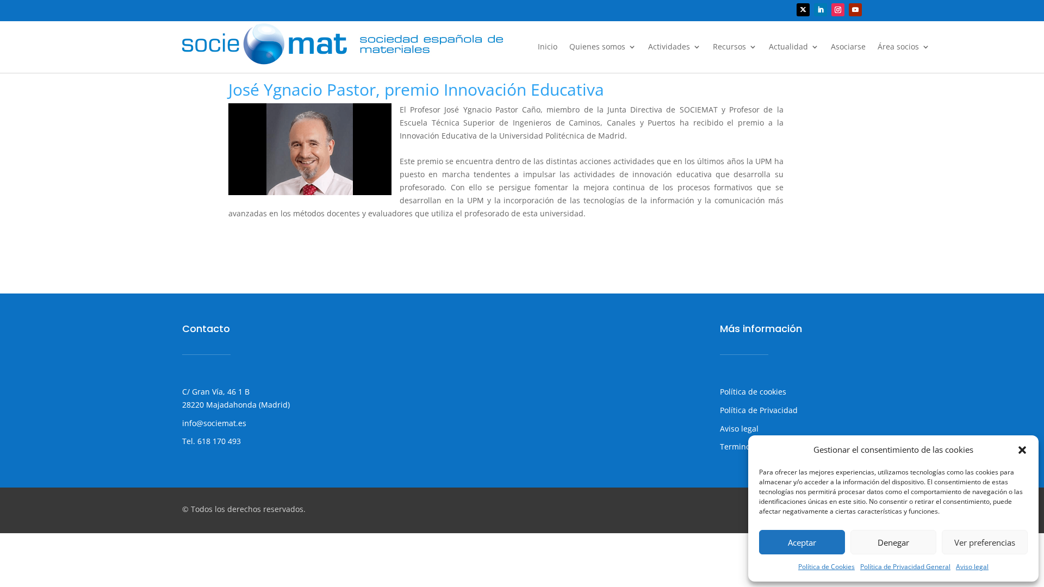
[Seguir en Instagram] (837, 9)
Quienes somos (597, 47)
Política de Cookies (826, 566)
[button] (1022, 450)
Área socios (898, 47)
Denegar (893, 542)
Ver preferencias (984, 542)
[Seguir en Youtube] (855, 9)
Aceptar (802, 542)
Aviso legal (972, 566)
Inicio (547, 47)
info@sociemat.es (214, 423)
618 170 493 (218, 441)
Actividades (669, 47)
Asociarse (848, 47)
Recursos (729, 47)
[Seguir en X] (803, 9)
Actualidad (788, 47)
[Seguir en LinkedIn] (820, 9)
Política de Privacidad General (905, 566)
